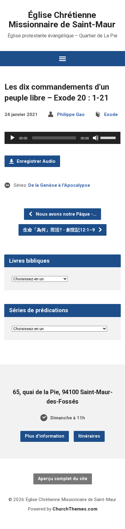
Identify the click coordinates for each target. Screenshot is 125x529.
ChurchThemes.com (74, 509)
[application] (62, 138)
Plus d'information (44, 436)
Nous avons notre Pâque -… (65, 214)
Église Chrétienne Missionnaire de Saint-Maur (61, 19)
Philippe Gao (71, 114)
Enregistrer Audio (35, 161)
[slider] (108, 137)
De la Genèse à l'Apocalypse (59, 185)
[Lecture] (12, 138)
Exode (111, 114)
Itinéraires (89, 436)
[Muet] (96, 138)
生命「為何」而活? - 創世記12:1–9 (59, 230)
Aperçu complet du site (62, 478)
